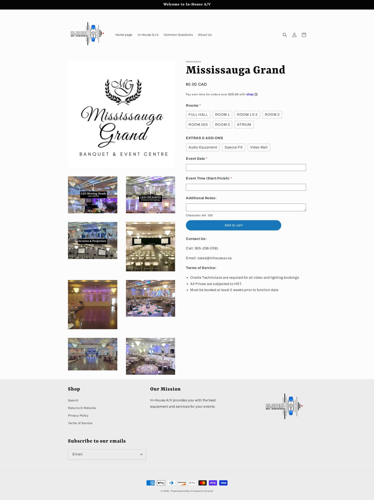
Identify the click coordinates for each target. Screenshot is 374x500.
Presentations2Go (180, 491)
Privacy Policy (78, 415)
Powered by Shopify (202, 491)
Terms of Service (80, 423)
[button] (285, 35)
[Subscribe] (141, 454)
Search (73, 400)
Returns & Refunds (82, 408)
